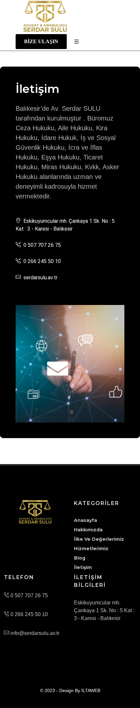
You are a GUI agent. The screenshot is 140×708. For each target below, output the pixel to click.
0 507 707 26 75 (28, 595)
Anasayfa (85, 520)
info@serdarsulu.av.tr (34, 633)
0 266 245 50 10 (28, 614)
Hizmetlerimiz (91, 548)
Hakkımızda (88, 530)
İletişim (83, 567)
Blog (79, 558)
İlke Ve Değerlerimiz (99, 539)
